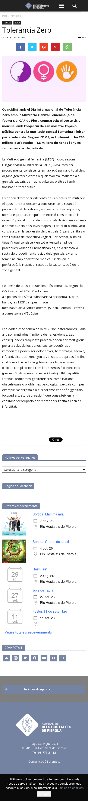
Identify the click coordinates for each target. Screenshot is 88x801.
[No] (83, 787)
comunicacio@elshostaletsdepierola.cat (44, 766)
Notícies (7, 22)
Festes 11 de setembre (49, 611)
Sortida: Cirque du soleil (50, 541)
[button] (75, 6)
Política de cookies (70, 787)
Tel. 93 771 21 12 (44, 752)
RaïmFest (39, 569)
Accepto (44, 794)
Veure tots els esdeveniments (28, 632)
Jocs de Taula (42, 590)
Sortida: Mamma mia (48, 514)
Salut (17, 22)
